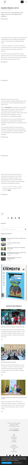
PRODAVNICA (14, 451)
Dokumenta (14, 437)
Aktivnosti (8, 10)
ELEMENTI (14, 445)
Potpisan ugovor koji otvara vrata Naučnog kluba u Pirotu (16, 248)
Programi (14, 441)
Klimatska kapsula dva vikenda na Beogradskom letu (14, 258)
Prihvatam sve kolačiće (7, 462)
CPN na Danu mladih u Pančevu (13, 242)
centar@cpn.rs (15, 430)
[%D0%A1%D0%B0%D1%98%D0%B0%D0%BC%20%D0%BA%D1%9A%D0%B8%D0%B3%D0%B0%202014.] (8, 218)
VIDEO (14, 448)
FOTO (14, 450)
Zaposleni (14, 438)
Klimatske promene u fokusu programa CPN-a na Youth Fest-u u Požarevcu (16, 253)
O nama (14, 440)
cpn (2, 215)
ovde (9, 190)
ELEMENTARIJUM (14, 447)
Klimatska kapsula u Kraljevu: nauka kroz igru (16, 238)
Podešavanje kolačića (17, 462)
